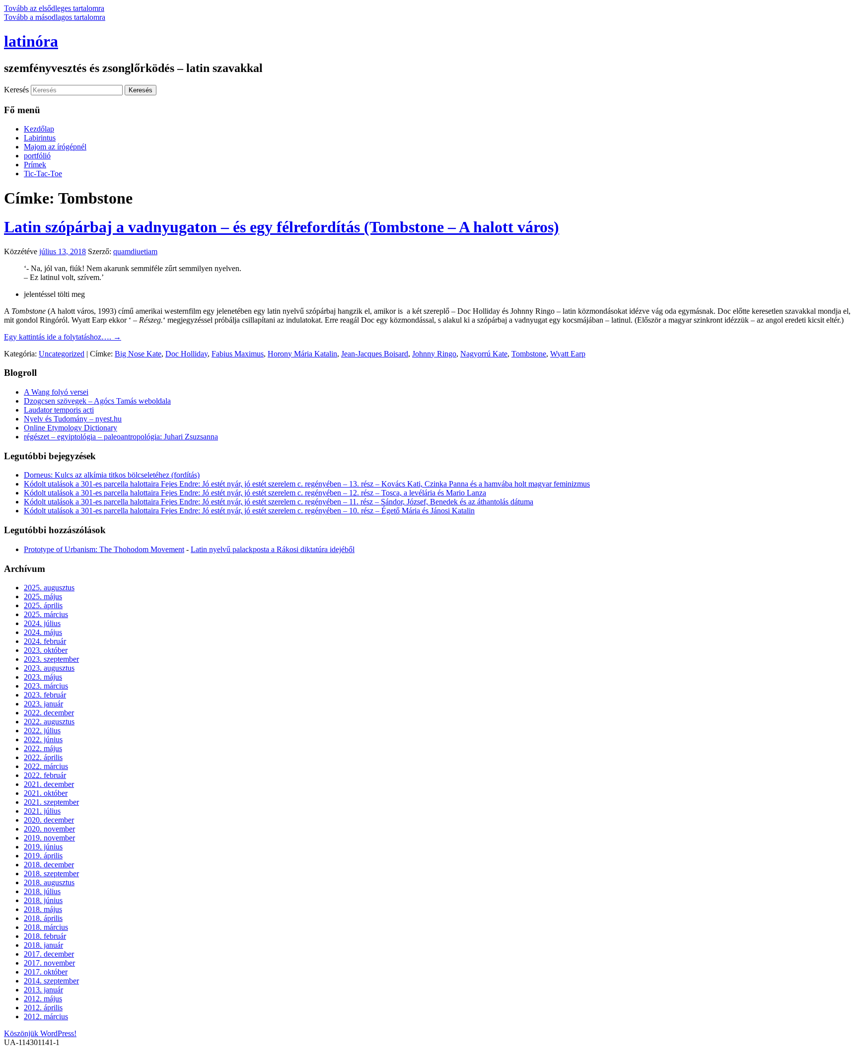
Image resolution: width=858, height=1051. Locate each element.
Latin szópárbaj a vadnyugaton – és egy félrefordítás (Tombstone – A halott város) (281, 227)
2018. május (43, 909)
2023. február (45, 695)
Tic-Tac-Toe (43, 173)
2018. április (43, 918)
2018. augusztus (49, 882)
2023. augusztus (49, 668)
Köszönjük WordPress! (40, 1033)
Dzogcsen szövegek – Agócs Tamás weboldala (97, 401)
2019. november (49, 838)
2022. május (43, 748)
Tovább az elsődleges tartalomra (54, 8)
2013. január (43, 989)
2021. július (42, 811)
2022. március (46, 766)
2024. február (45, 641)
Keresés (16, 89)
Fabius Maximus (238, 354)
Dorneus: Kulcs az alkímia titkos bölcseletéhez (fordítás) (112, 475)
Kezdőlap (39, 129)
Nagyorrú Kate (483, 354)
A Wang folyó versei (56, 392)
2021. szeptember (51, 802)
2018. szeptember (51, 873)
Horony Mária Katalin (302, 354)
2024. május (43, 632)
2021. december (49, 784)
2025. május (43, 596)
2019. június (43, 846)
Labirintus (40, 138)
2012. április (43, 1007)
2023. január (43, 704)
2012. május (43, 998)
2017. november (49, 963)
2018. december (49, 864)
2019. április (43, 855)
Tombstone (528, 354)
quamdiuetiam (135, 251)
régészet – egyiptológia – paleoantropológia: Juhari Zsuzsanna (121, 436)
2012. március (46, 1016)
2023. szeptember (51, 659)
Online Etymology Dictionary (70, 427)
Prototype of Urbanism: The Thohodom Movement (104, 549)
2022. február (45, 775)
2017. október (46, 972)
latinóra (31, 41)
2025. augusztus (49, 587)
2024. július (42, 623)
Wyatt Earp (567, 354)
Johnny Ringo (434, 354)
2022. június (43, 739)
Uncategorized (61, 354)
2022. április (43, 757)
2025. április (43, 605)
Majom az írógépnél (55, 146)
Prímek (35, 164)
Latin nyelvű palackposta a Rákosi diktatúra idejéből (273, 549)
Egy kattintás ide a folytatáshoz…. (62, 337)
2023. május (43, 677)
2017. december (49, 954)
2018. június (43, 900)
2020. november (49, 829)
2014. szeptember (51, 981)
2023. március (46, 686)
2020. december (49, 820)
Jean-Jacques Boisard (374, 354)
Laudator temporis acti (59, 410)
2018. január (43, 945)
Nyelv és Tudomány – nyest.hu (73, 419)
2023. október (46, 650)
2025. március (46, 614)
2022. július (42, 730)
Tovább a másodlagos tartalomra (54, 17)
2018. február (45, 936)
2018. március (46, 927)
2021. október (46, 793)
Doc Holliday (186, 354)
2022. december (49, 712)
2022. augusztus (49, 721)
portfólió (37, 155)
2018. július (42, 891)
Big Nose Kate (138, 354)
